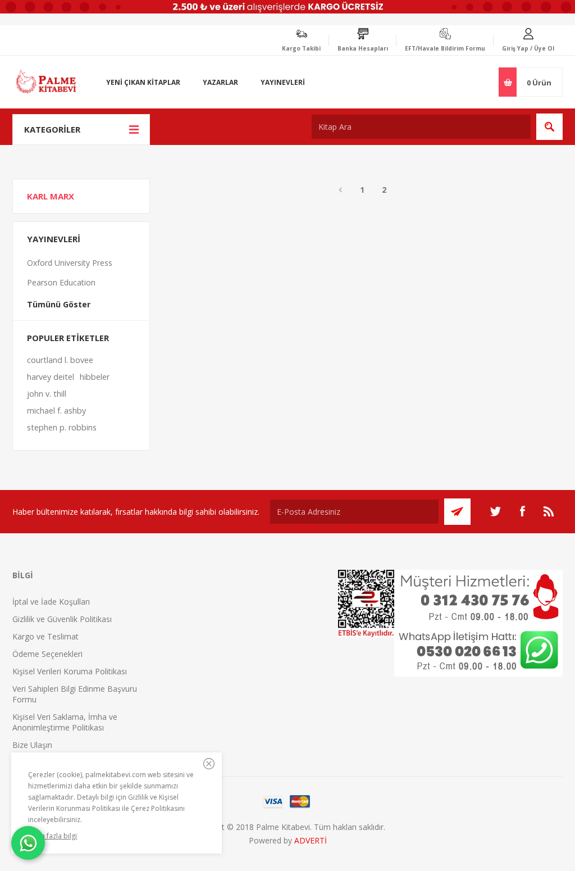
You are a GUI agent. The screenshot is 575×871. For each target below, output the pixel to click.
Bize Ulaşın (32, 745)
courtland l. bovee (60, 360)
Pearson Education (61, 282)
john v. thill (46, 393)
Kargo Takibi (301, 48)
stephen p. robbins (62, 427)
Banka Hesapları (362, 48)
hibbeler (94, 376)
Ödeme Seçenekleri (47, 653)
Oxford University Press (69, 262)
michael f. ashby (56, 410)
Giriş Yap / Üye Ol (528, 48)
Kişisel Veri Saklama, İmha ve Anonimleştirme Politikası (64, 722)
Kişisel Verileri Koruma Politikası (69, 671)
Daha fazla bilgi (52, 836)
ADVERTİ (310, 840)
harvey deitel (50, 376)
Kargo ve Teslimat (45, 636)
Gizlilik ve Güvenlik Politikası (62, 619)
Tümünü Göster (58, 304)
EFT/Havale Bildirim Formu (445, 48)
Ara (549, 127)
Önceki (340, 190)
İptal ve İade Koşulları (51, 601)
